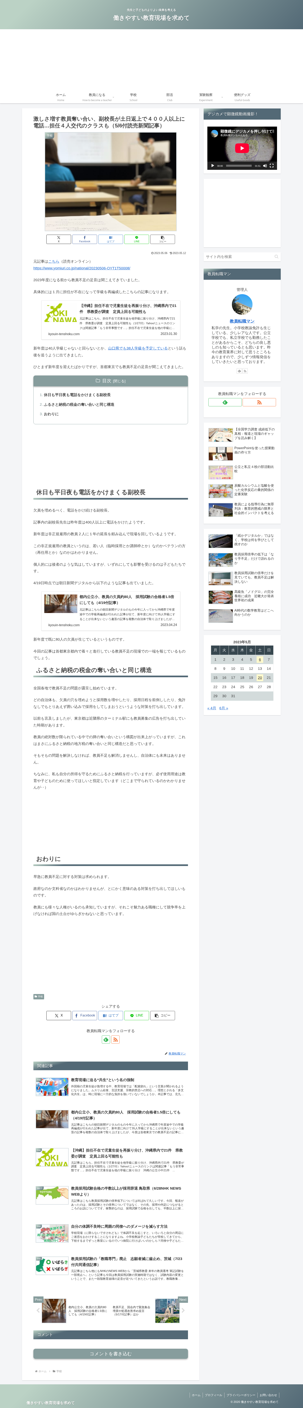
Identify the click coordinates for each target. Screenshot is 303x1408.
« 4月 (211, 708)
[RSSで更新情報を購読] (115, 1039)
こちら (53, 261)
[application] (242, 148)
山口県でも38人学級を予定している (138, 348)
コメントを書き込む (111, 1353)
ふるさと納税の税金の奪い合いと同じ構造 (79, 404)
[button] (162, 239)
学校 (40, 996)
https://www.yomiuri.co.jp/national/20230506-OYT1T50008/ (81, 268)
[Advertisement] (151, 60)
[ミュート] (265, 166)
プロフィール (213, 1395)
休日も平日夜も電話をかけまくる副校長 (77, 395)
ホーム (196, 1395)
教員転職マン (242, 321)
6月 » (223, 708)
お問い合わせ (268, 1395)
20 (260, 678)
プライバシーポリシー (241, 1395)
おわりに (51, 414)
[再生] (213, 166)
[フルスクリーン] (272, 166)
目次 (106, 380)
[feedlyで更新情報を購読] (106, 1039)
